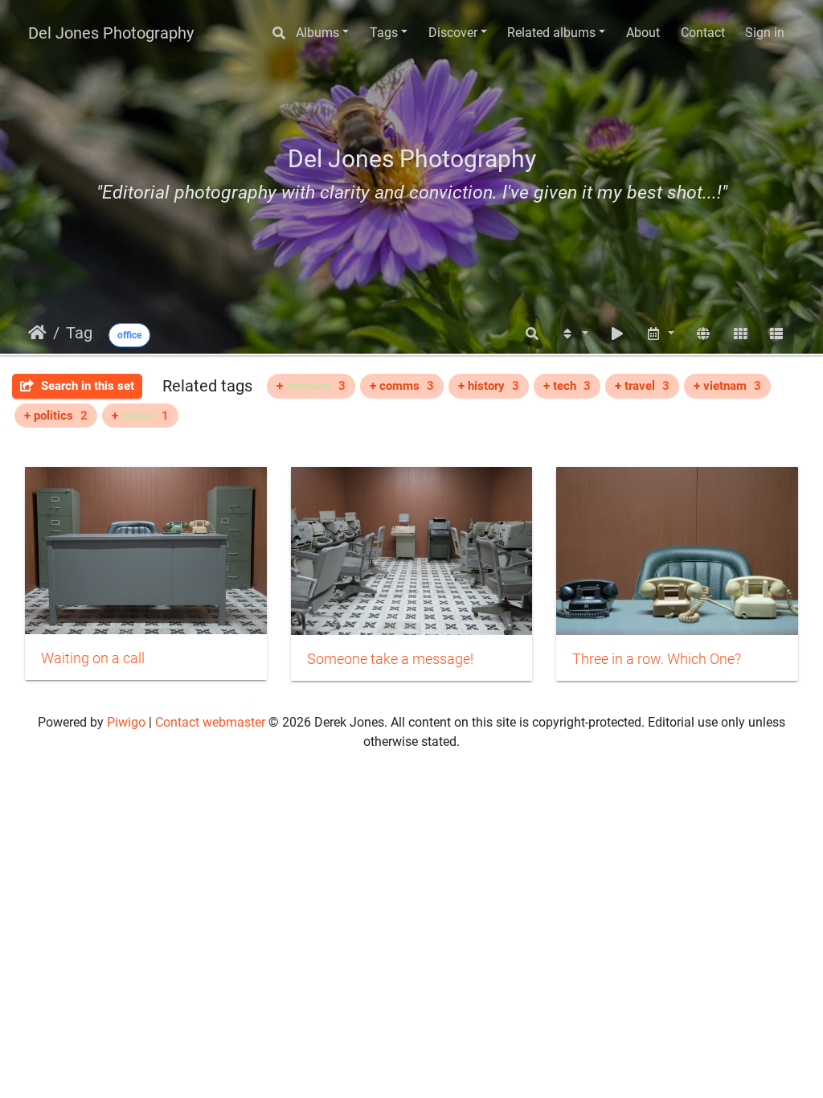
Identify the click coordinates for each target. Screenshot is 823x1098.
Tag (79, 332)
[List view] (776, 334)
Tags (384, 32)
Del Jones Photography (111, 33)
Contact (703, 32)
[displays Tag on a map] (703, 334)
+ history (488, 386)
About (643, 32)
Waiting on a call (93, 658)
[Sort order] (574, 334)
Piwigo (126, 722)
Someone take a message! (390, 659)
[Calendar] (661, 334)
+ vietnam (727, 386)
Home (37, 333)
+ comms (402, 386)
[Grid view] (740, 334)
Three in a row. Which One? (656, 659)
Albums (317, 32)
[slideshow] (617, 334)
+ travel (642, 386)
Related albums (551, 32)
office (129, 335)
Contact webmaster (210, 722)
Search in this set (86, 386)
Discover (452, 32)
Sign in (764, 32)
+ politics (56, 415)
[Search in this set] (533, 334)
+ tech (567, 386)
